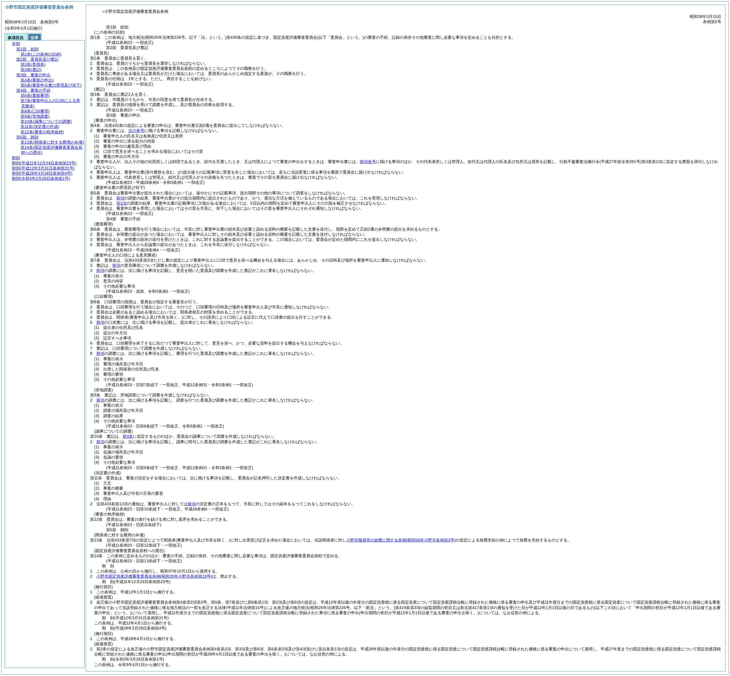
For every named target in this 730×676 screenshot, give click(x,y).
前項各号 (368, 161)
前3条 (128, 436)
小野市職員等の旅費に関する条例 (401, 540)
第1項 (121, 203)
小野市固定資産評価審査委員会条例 (154, 576)
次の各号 (136, 130)
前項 (120, 198)
